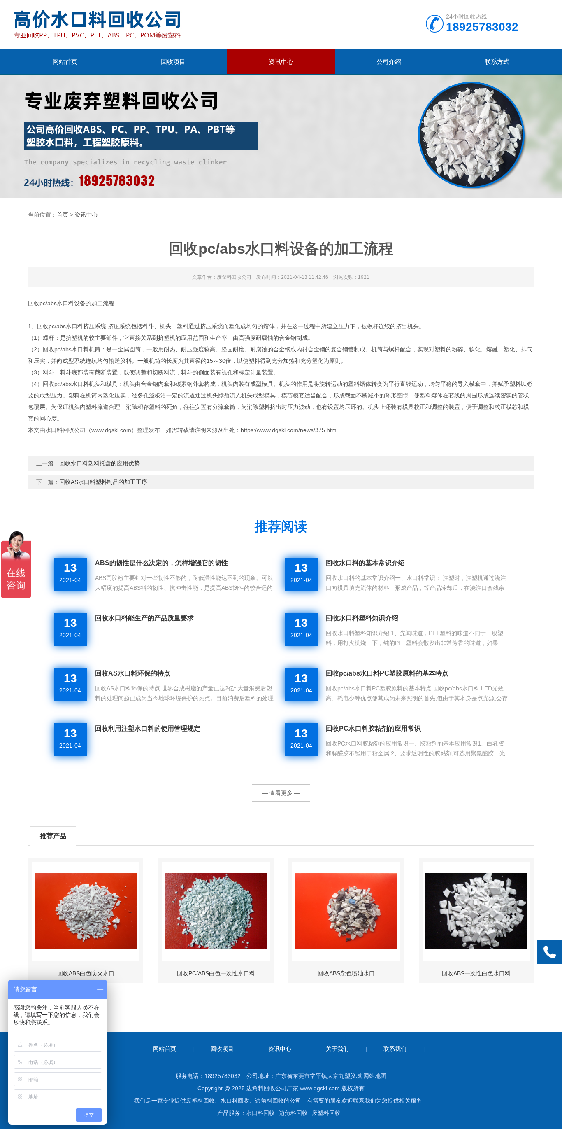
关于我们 (337, 1048)
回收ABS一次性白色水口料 (476, 973)
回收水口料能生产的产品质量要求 (144, 618)
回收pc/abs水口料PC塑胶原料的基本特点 (387, 673)
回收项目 (173, 61)
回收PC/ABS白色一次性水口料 (216, 973)
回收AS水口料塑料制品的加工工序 (103, 482)
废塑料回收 (326, 1113)
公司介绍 (388, 61)
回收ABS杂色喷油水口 (346, 973)
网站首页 (65, 61)
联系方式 (497, 61)
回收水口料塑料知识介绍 (362, 618)
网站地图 (374, 1076)
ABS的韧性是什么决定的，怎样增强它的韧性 (161, 562)
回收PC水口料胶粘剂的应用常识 (373, 728)
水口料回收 (260, 1113)
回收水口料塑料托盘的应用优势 (99, 463)
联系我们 (394, 1048)
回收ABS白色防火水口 (85, 973)
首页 (62, 214)
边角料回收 (293, 1113)
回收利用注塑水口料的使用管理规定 (147, 728)
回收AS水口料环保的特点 (132, 673)
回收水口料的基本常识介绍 (365, 562)
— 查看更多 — (281, 793)
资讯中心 (281, 61)
